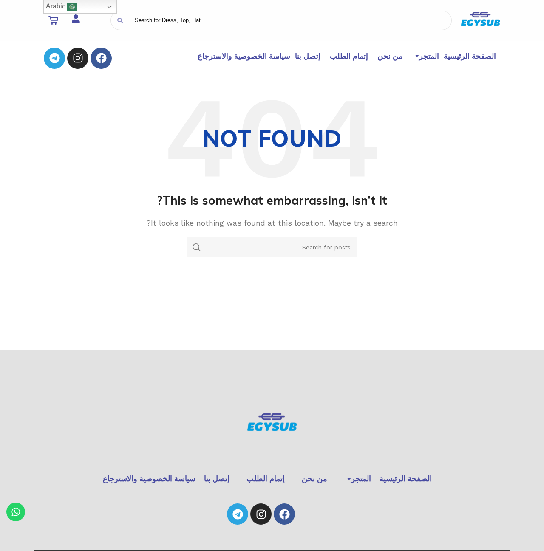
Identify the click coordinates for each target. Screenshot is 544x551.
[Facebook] (101, 58)
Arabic (56, 6)
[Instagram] (77, 58)
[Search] (120, 20)
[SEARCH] (197, 247)
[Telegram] (54, 58)
